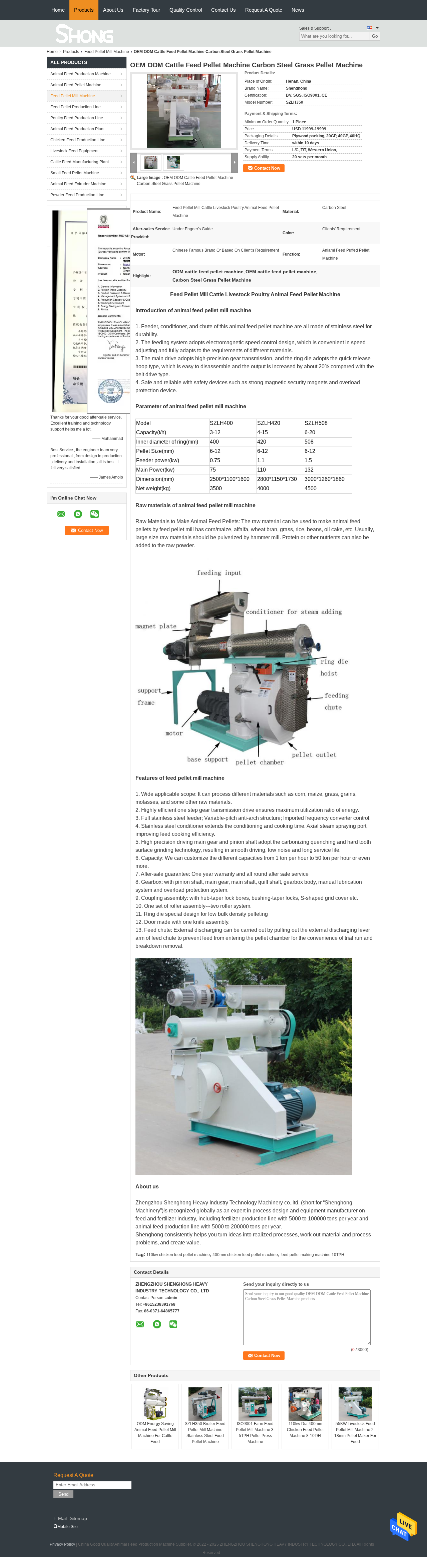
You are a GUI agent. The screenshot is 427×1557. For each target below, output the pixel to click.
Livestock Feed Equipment (74, 151)
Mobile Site (67, 1526)
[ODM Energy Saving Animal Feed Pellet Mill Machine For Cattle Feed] (155, 1404)
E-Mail (60, 1518)
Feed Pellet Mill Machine (106, 51)
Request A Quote (263, 10)
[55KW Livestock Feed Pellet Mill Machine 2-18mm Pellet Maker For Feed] (355, 1404)
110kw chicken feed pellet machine (178, 1254)
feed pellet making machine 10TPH (312, 1254)
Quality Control (185, 10)
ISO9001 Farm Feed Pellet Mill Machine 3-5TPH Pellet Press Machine (255, 1432)
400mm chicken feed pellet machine (245, 1254)
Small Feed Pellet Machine (74, 173)
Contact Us (223, 10)
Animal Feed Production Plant (77, 129)
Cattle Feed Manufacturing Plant (79, 162)
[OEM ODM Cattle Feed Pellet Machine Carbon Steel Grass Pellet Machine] (184, 111)
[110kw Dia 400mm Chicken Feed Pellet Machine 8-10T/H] (305, 1404)
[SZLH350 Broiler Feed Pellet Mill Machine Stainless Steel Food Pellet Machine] (205, 1404)
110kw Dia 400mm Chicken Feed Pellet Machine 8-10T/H (305, 1429)
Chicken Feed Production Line (77, 140)
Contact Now (267, 168)
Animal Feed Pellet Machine (75, 85)
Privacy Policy (62, 1544)
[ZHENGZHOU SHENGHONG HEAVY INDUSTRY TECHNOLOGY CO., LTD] (83, 33)
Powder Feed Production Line (77, 195)
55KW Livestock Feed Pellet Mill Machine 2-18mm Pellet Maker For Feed (355, 1432)
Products (84, 10)
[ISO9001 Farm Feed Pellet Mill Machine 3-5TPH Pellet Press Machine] (255, 1404)
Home (58, 10)
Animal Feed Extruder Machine (78, 184)
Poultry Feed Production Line (76, 118)
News (298, 10)
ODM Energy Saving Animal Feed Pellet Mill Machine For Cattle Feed (155, 1432)
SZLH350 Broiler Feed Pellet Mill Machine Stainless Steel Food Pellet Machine (205, 1432)
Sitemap (78, 1518)
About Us (113, 10)
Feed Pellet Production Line (75, 107)
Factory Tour (146, 10)
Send (63, 1494)
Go (375, 36)
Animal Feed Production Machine (80, 74)
